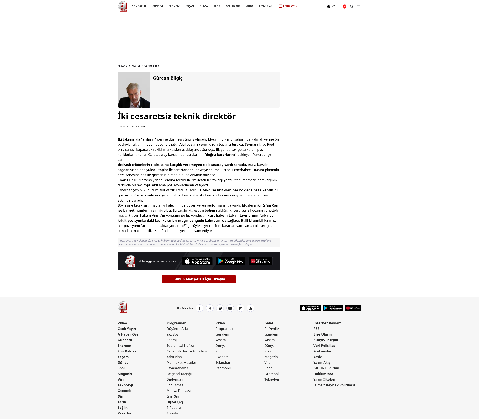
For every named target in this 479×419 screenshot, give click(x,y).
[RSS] (250, 308)
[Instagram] (220, 308)
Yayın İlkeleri (324, 379)
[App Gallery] (260, 261)
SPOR (217, 6)
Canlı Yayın (127, 328)
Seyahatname (177, 368)
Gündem (125, 340)
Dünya (123, 362)
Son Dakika (127, 351)
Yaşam (123, 357)
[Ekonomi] (312, 6)
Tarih (122, 402)
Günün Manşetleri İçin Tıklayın (199, 279)
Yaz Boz (172, 334)
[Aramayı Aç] (351, 6)
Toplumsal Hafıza (180, 345)
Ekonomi (125, 345)
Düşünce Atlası (178, 328)
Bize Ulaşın (322, 334)
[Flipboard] (240, 308)
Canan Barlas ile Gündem (187, 351)
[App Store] (197, 261)
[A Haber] (122, 6)
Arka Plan (174, 357)
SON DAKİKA (139, 6)
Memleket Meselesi (182, 362)
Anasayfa (122, 65)
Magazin (125, 373)
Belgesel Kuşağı (179, 373)
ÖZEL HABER (233, 6)
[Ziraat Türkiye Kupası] (345, 6)
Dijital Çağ (175, 402)
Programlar (176, 323)
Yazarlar (136, 65)
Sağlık (123, 407)
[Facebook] (199, 308)
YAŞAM (190, 6)
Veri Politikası (324, 345)
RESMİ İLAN (266, 6)
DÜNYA (204, 6)
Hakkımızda (323, 373)
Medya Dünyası (179, 390)
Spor (121, 368)
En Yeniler (272, 328)
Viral (121, 379)
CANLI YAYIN (290, 6)
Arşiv (317, 357)
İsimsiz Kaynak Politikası (334, 385)
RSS (316, 328)
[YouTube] (230, 308)
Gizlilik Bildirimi (326, 368)
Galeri (269, 323)
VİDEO (249, 6)
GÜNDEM (157, 6)
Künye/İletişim (325, 340)
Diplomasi (175, 379)
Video (122, 323)
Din (120, 396)
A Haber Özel (128, 334)
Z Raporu (174, 407)
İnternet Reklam (327, 323)
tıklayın (247, 244)
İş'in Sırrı (173, 396)
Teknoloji (125, 385)
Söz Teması (175, 385)
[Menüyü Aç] (358, 6)
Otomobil (125, 390)
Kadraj (172, 340)
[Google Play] (230, 261)
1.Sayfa (172, 413)
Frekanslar (322, 351)
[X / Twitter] (210, 308)
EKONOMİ (174, 6)
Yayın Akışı (322, 362)
